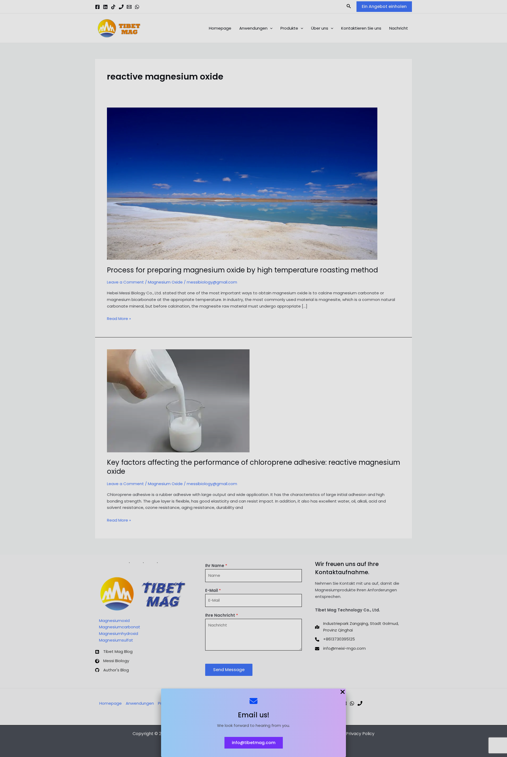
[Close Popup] (342, 692)
